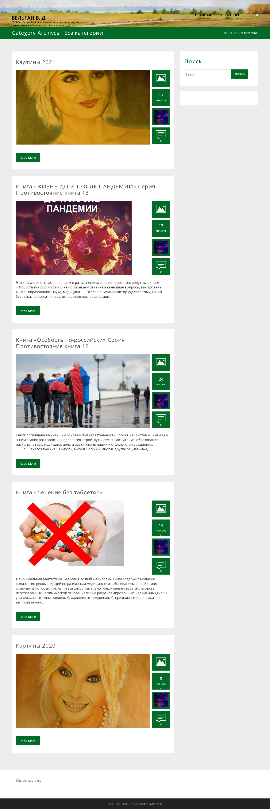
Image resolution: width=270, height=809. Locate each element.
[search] (257, 15)
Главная (203, 15)
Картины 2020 (36, 645)
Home (228, 33)
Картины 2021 (36, 62)
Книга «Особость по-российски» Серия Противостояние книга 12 (70, 343)
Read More (28, 157)
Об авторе (230, 15)
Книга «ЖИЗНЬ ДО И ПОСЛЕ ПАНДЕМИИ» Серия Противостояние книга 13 (85, 189)
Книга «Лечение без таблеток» (59, 492)
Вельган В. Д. (29, 17)
